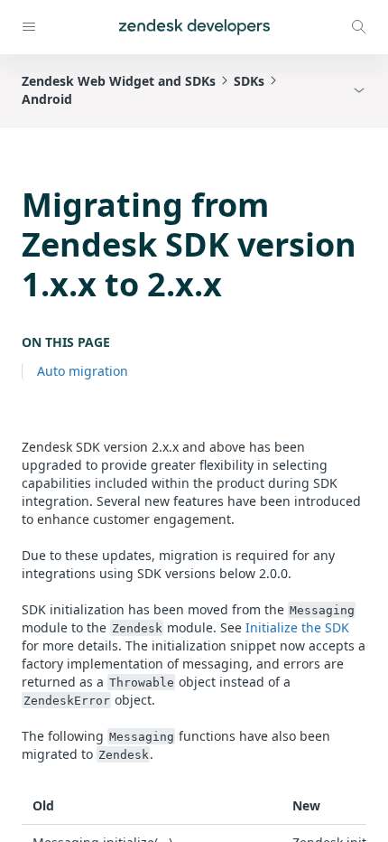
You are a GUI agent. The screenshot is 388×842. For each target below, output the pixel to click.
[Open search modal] (359, 27)
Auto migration (82, 370)
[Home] (194, 27)
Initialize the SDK (297, 627)
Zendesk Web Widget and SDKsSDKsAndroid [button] (143, 90)
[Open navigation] (29, 27)
